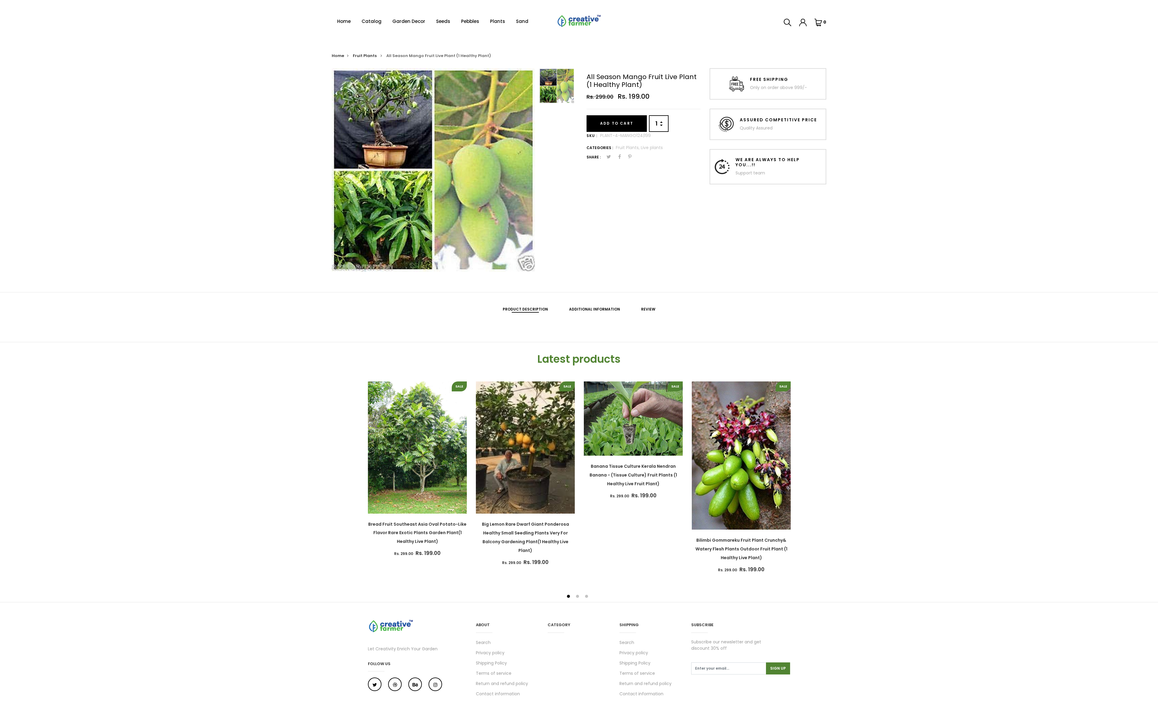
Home (344, 21)
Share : (594, 157)
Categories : (600, 147)
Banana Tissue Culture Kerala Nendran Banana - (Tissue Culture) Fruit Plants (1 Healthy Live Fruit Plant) (633, 475)
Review (648, 309)
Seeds (443, 21)
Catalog (371, 21)
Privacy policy (490, 653)
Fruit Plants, (628, 148)
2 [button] (578, 597)
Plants (497, 21)
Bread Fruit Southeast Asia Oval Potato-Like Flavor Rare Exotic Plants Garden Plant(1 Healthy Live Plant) (417, 533)
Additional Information (594, 309)
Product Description (525, 309)
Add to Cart (616, 123)
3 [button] (587, 597)
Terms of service (493, 673)
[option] (433, 170)
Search (483, 642)
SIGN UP (778, 668)
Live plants (652, 148)
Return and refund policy (502, 684)
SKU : (592, 135)
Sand (522, 21)
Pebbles (470, 21)
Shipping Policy (491, 663)
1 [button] (569, 597)
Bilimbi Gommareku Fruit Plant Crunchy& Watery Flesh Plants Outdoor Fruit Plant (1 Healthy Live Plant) (741, 549)
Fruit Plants (365, 56)
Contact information (498, 694)
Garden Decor (408, 21)
